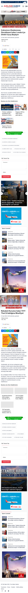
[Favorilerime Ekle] (10, 49)
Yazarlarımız (3, 587)
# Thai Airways (20, 434)
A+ (16, 49)
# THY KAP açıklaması (7, 437)
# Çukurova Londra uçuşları (8, 142)
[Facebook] (2, 591)
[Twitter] (5, 591)
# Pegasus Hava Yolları (19, 148)
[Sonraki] (26, 193)
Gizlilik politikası (19, 587)
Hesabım (13, 587)
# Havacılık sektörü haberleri (9, 423)
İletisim (2, 589)
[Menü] (2, 6)
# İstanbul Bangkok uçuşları (9, 427)
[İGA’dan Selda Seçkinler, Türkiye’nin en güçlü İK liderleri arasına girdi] (14, 254)
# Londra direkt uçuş (7, 148)
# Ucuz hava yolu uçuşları (19, 152)
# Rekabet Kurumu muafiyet (8, 434)
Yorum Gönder (6, 176)
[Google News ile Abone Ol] (6, 45)
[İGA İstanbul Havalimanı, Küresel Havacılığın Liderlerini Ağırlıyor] (14, 233)
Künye (8, 587)
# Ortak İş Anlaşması (7, 430)
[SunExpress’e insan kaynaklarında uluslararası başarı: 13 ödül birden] (14, 260)
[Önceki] (2, 193)
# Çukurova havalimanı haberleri (9, 138)
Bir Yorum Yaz (5, 158)
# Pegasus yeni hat (6, 152)
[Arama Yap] (23, 6)
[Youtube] (8, 591)
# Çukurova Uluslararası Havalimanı (10, 145)
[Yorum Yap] (13, 49)
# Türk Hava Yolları (18, 437)
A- (19, 49)
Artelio (20, 584)
